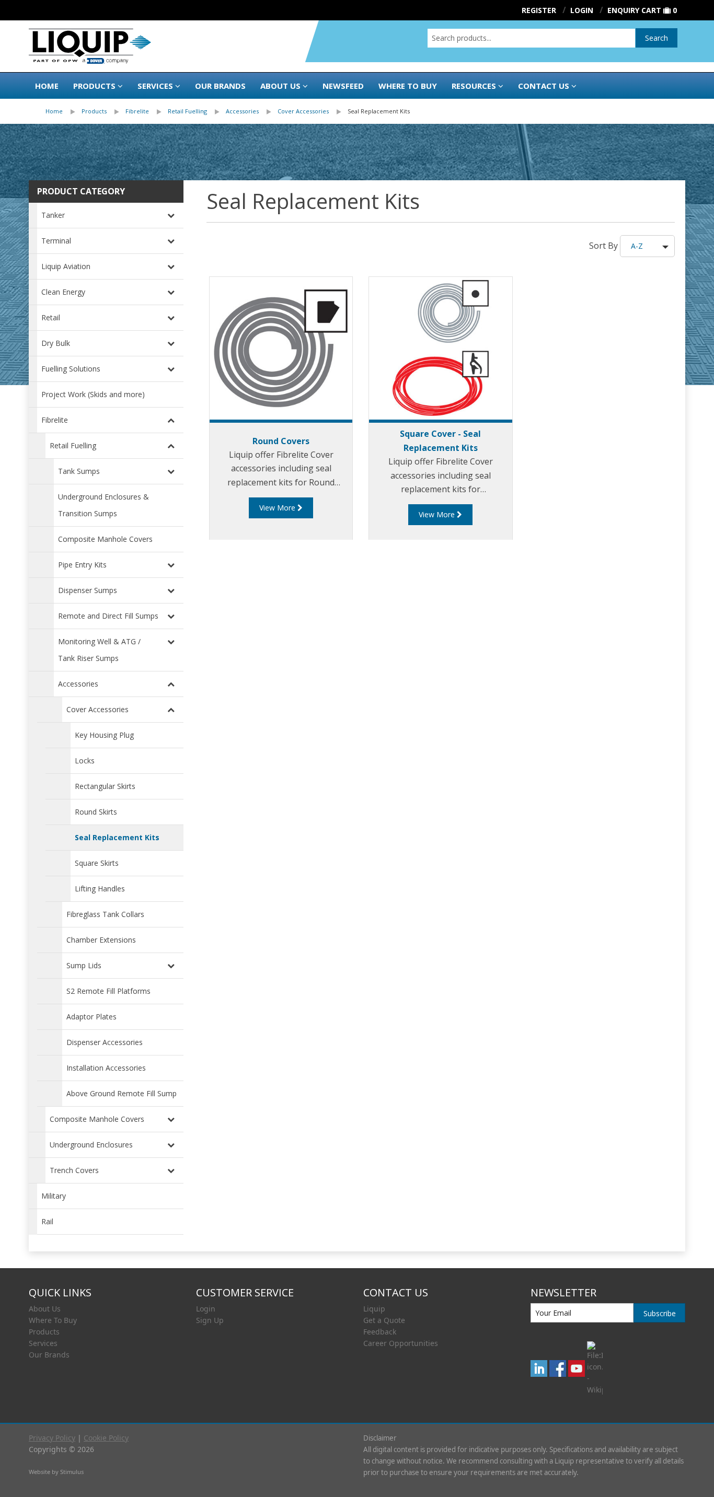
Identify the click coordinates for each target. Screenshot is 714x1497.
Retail (50, 317)
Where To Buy (53, 1320)
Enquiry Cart (634, 10)
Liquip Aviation (65, 266)
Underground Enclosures (91, 1145)
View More (278, 508)
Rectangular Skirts (105, 786)
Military (53, 1196)
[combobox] (531, 38)
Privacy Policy (52, 1438)
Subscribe (659, 1313)
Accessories (242, 111)
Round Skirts (96, 812)
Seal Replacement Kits (379, 111)
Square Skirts (97, 863)
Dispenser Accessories (104, 1042)
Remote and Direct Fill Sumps (108, 616)
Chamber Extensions (101, 940)
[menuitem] (63, 111)
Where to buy (407, 85)
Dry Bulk (55, 343)
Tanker (53, 215)
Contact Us (543, 85)
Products (94, 85)
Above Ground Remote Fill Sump (121, 1093)
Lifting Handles (100, 888)
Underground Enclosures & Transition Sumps (103, 505)
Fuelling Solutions (70, 369)
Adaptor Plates (91, 1017)
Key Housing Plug (104, 735)
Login (205, 1309)
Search (656, 38)
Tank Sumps (79, 471)
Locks (85, 760)
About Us (280, 85)
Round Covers (280, 441)
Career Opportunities (400, 1343)
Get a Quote (384, 1320)
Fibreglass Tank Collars (105, 914)
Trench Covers (74, 1170)
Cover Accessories (303, 111)
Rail (47, 1221)
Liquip (374, 1309)
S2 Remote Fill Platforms (108, 991)
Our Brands (220, 85)
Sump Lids (83, 965)
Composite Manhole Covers (105, 539)
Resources (474, 85)
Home (47, 85)
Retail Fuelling (187, 111)
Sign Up (210, 1320)
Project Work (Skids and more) (93, 394)
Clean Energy (63, 292)
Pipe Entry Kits (82, 565)
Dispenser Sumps (87, 590)
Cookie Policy (106, 1438)
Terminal (56, 241)
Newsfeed (343, 85)
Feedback (379, 1332)
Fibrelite (137, 111)
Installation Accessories (106, 1068)
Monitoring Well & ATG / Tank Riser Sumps (99, 649)
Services (155, 85)
